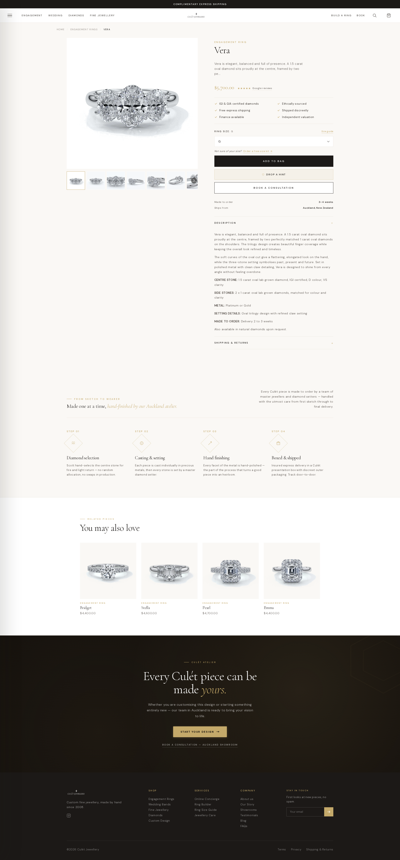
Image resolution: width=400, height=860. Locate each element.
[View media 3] (116, 180)
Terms (282, 849)
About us (246, 799)
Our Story (247, 804)
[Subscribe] (328, 811)
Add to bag (274, 161)
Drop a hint (276, 174)
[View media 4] (136, 180)
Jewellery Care (205, 815)
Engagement (32, 15)
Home (60, 29)
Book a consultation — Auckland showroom (200, 744)
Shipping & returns (273, 342)
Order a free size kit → (257, 151)
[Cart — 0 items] (388, 15)
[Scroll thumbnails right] (194, 180)
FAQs (243, 826)
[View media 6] (176, 180)
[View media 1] (76, 180)
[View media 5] (156, 180)
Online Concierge (207, 799)
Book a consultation (274, 188)
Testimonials (249, 815)
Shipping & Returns (319, 849)
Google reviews (262, 88)
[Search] (374, 15)
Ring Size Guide (206, 810)
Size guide (327, 131)
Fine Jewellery (102, 15)
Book (361, 15)
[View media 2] (96, 180)
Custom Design (159, 820)
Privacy (296, 849)
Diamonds (76, 15)
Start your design (197, 731)
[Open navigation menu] (11, 15)
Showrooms (248, 810)
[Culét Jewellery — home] (207, 15)
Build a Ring (341, 15)
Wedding (55, 15)
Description (273, 222)
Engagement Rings (84, 29)
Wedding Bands (160, 804)
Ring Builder (203, 804)
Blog (243, 820)
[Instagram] (69, 816)
